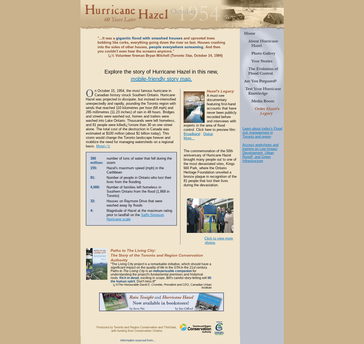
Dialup (208, 134)
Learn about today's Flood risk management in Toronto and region (262, 133)
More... (189, 138)
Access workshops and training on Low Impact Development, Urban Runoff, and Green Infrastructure (260, 153)
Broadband (192, 134)
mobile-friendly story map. (161, 79)
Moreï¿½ (103, 146)
